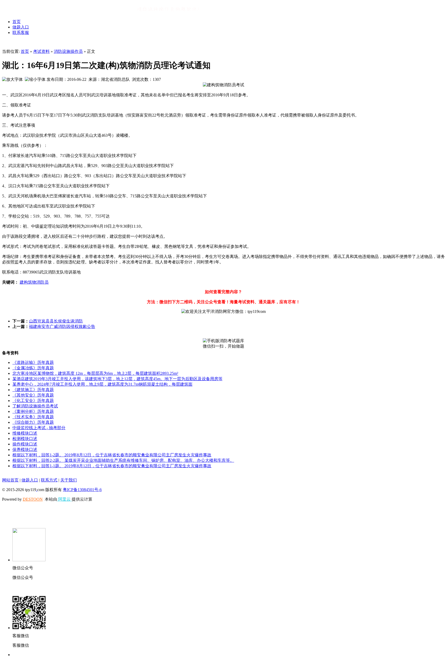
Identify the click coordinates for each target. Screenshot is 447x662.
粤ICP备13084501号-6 (82, 489)
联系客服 (20, 32)
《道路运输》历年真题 (33, 362)
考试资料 (41, 51)
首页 (16, 21)
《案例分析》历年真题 (33, 411)
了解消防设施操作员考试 (35, 406)
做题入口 (20, 27)
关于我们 (68, 480)
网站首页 (10, 480)
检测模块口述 (24, 438)
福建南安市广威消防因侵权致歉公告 (62, 326)
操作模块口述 (24, 444)
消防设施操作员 (68, 51)
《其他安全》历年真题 (33, 395)
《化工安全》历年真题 (33, 400)
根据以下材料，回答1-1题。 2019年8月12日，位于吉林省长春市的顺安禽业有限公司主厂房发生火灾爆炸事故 (111, 466)
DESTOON (33, 499)
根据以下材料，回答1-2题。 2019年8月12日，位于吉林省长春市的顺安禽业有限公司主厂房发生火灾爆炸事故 (111, 455)
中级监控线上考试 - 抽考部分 (38, 428)
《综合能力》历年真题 (33, 422)
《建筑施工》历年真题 (33, 389)
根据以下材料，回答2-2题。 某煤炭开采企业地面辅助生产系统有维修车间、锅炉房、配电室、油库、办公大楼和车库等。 (123, 460)
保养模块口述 (24, 449)
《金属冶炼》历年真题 (33, 368)
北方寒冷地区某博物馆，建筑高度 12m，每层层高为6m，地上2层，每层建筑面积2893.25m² (95, 373)
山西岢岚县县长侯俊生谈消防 (56, 321)
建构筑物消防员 (34, 282)
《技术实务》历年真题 (33, 417)
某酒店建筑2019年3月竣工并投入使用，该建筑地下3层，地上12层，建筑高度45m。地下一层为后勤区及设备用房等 (117, 379)
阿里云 (64, 499)
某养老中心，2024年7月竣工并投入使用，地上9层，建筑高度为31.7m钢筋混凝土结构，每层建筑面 (102, 384)
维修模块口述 (24, 433)
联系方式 (49, 480)
